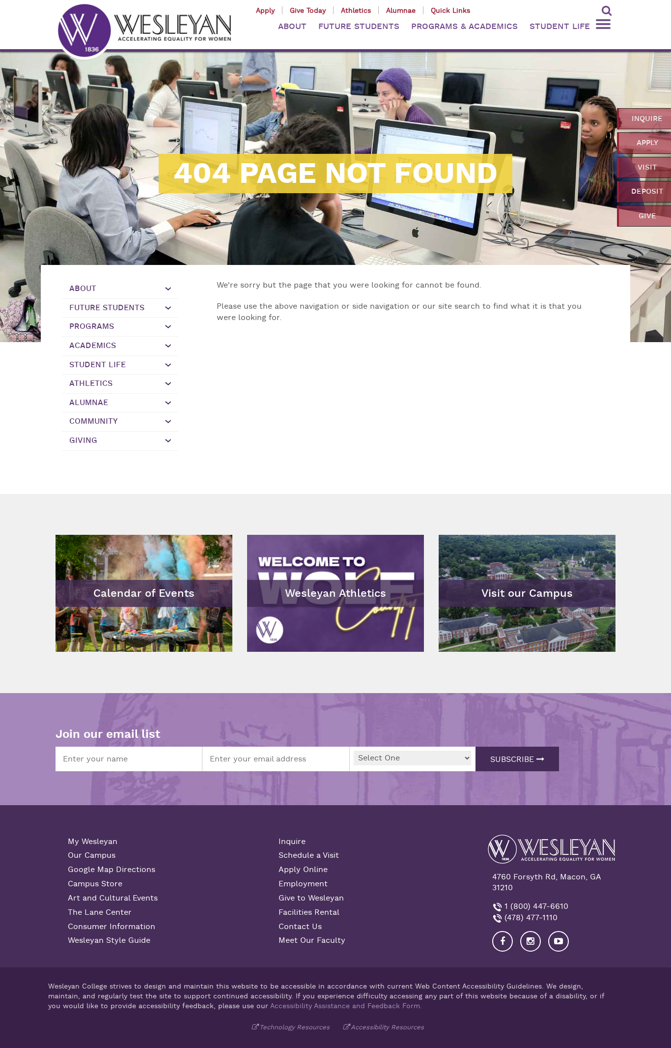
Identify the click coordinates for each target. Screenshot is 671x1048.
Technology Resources (294, 1027)
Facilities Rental (309, 912)
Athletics (356, 10)
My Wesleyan (92, 841)
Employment (303, 883)
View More (272, 542)
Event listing (83, 568)
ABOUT (292, 26)
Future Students (106, 307)
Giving (83, 440)
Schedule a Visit (309, 855)
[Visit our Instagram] (530, 941)
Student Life (97, 364)
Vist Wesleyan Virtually (487, 542)
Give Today (308, 10)
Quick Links (450, 10)
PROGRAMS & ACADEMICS (464, 26)
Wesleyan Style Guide (109, 940)
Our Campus (91, 855)
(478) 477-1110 (530, 917)
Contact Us (300, 926)
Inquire (292, 841)
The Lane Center (100, 912)
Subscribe (513, 759)
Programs (91, 326)
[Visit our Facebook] (502, 941)
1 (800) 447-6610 (535, 906)
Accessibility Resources (387, 1027)
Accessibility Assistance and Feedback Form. (346, 1006)
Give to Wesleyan (311, 898)
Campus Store (95, 883)
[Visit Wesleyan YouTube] (558, 941)
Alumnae (401, 10)
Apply (265, 10)
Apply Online (303, 869)
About (82, 288)
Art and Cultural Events (113, 898)
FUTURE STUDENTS (358, 26)
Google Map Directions (111, 869)
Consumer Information (111, 926)
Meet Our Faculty (312, 940)
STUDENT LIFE (560, 26)
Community (93, 421)
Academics (92, 345)
